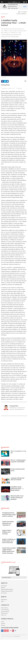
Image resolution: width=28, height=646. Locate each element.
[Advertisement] (14, 432)
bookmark (25, 81)
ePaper (2, 601)
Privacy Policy (4, 593)
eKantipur (2, 631)
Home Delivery (4, 599)
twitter (5, 81)
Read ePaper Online (6, 577)
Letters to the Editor (5, 609)
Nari (10, 631)
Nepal (7, 631)
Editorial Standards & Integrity (7, 589)
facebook (2, 81)
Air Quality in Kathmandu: (21, 13)
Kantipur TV (16, 631)
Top (26, 640)
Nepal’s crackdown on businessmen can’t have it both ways (8, 541)
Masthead (3, 587)
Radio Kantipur (13, 631)
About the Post (4, 585)
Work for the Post (4, 613)
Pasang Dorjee (5, 85)
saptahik (5, 631)
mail (7, 81)
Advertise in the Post (5, 611)
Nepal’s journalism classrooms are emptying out (8, 523)
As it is (3, 16)
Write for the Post (4, 607)
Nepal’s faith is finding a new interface (6, 532)
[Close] (1, 6)
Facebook (3, 623)
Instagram (3, 625)
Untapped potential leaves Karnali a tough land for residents (9, 514)
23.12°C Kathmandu (23, 11)
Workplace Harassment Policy (7, 591)
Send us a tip (3, 615)
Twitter (2, 621)
